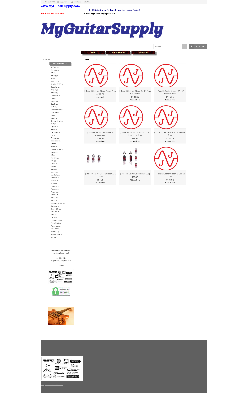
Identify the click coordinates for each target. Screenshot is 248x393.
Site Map (87, 2)
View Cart (201, 46)
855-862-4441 (50, 2)
